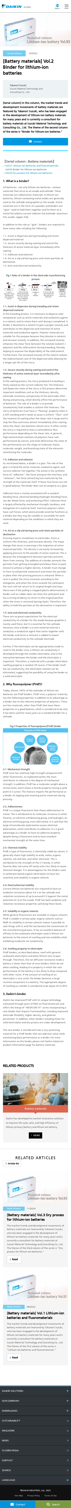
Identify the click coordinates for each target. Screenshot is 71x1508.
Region (57, 8)
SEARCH (6, 1470)
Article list (13, 1163)
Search (56, 1504)
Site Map (19, 1496)
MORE (36, 1135)
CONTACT (7, 1460)
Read (15, 1259)
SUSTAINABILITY (11, 1420)
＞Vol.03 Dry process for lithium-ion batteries (27, 173)
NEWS (5, 1440)
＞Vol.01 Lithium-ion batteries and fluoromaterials (30, 165)
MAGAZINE (8, 1430)
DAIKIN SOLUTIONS (12, 1391)
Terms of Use (50, 1496)
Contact (38, 141)
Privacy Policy (33, 1496)
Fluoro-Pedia (10, 1450)
